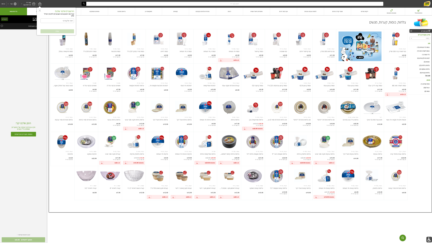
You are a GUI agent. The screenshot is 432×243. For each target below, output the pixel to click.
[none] (396, 46)
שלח (57, 31)
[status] (36, 18)
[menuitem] (418, 11)
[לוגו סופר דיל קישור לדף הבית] (427, 4)
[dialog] (56, 21)
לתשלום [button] (4, 19)
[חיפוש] (84, 4)
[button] (40, 4)
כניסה (3, 4)
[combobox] (232, 4)
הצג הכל (427, 75)
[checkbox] (420, 47)
